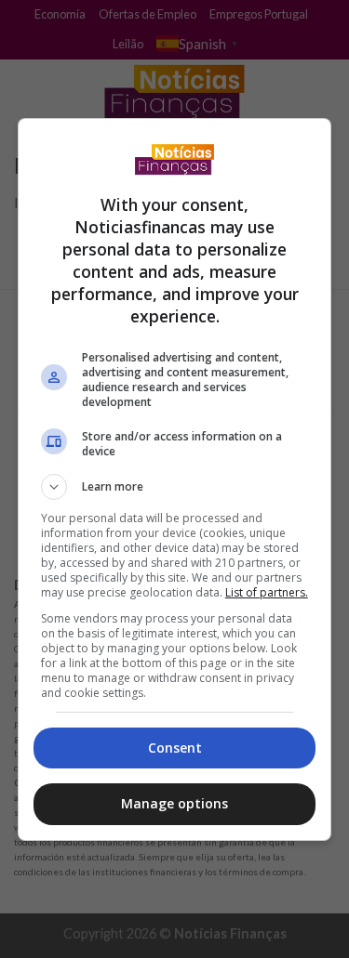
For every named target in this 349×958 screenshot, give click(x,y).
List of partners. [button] (266, 592)
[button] (175, 487)
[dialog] (175, 479)
